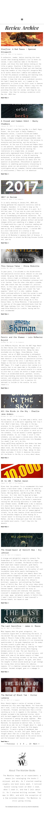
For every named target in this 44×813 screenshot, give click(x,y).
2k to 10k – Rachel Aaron (14, 481)
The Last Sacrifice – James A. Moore (20, 626)
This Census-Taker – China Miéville (20, 266)
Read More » (5, 98)
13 (30, 744)
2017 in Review (9, 197)
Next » (36, 744)
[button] (22, 19)
